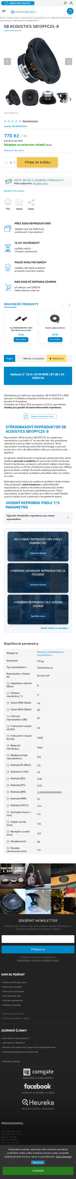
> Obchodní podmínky (12, 1013)
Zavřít (63, 215)
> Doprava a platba (11, 987)
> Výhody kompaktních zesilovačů (19, 1052)
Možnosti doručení (14, 150)
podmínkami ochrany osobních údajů (38, 960)
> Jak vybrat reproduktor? (15, 1038)
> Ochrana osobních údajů (15, 1018)
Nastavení (38, 1162)
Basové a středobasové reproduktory (50, 653)
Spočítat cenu (38, 616)
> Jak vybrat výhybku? (13, 1042)
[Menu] (4, 10)
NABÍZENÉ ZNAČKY (20, 3)
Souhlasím (38, 1171)
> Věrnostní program (12, 991)
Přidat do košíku (37, 162)
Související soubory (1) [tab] (31, 358)
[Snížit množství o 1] (6, 162)
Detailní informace (14, 190)
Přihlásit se (38, 949)
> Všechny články (10, 1061)
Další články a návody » (54, 627)
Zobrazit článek (38, 553)
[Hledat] (65, 3)
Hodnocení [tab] (58, 358)
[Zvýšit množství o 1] (14, 162)
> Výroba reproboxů (12, 1000)
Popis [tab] (10, 358)
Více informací (64, 1156)
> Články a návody (11, 1005)
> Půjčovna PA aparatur (14, 982)
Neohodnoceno (30, 121)
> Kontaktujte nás (11, 996)
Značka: (15, 126)
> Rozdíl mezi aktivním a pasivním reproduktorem (28, 1047)
